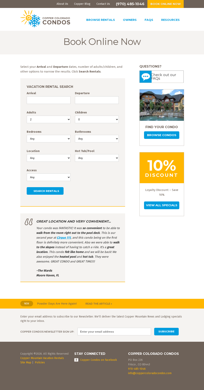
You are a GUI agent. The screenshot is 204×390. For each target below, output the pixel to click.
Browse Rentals (100, 20)
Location (33, 151)
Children (81, 112)
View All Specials (161, 205)
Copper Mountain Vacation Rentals (42, 358)
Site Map (25, 362)
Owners (130, 20)
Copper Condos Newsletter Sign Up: (47, 331)
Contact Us (103, 4)
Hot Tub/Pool (84, 151)
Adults (31, 112)
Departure (82, 93)
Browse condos (161, 135)
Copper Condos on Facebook (98, 360)
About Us (62, 4)
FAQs (149, 20)
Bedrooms (34, 132)
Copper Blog (82, 4)
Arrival (31, 93)
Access (32, 170)
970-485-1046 (137, 369)
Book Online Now (165, 4)
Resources (170, 20)
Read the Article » (98, 303)
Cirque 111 (64, 237)
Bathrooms (83, 132)
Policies (40, 362)
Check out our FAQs (163, 77)
